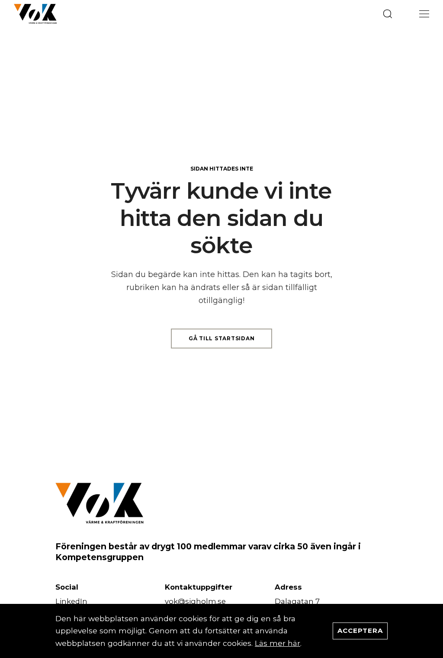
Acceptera (360, 630)
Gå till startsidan (222, 338)
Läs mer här (277, 643)
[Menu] (424, 13)
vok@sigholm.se (195, 601)
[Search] (387, 14)
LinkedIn (71, 601)
